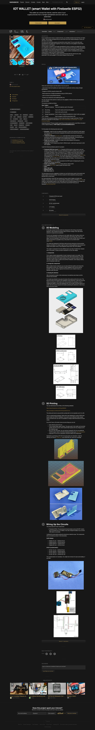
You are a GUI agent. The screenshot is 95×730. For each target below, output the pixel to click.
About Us (20, 724)
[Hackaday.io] (14, 2)
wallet (15, 125)
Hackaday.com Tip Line (17, 140)
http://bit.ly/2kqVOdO (50, 184)
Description (44, 31)
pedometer (21, 123)
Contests (33, 2)
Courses (39, 2)
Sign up (77, 2)
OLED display (13, 121)
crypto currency (14, 129)
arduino (16, 114)
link (50, 134)
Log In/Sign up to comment (48, 671)
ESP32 (11, 114)
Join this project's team (15, 86)
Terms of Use (42, 724)
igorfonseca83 (48, 19)
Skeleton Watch (71, 696)
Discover (27, 2)
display (25, 119)
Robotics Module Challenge (18, 143)
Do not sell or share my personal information (68, 724)
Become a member (36, 709)
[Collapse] (53, 225)
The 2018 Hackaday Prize (12, 37)
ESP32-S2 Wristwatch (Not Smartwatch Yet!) (60, 696)
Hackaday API (56, 724)
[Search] (67, 2)
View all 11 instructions (63, 641)
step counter (29, 123)
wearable (25, 114)
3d (10, 119)
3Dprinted (31, 116)
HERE (50, 241)
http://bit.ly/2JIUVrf (81, 432)
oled (21, 119)
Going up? (48, 721)
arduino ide (20, 121)
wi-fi (15, 116)
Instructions (72, 31)
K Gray (32, 698)
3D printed (15, 119)
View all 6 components (63, 215)
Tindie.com (58, 437)
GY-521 (26, 121)
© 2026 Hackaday (47, 726)
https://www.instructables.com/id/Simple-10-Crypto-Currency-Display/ (62, 120)
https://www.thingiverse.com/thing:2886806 (56, 408)
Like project (57, 23)
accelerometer (13, 123)
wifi (11, 116)
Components (60, 31)
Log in (82, 2)
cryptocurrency (23, 127)
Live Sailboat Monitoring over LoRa (39, 696)
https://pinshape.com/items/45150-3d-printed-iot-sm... (59, 410)
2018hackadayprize (24, 129)
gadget (31, 114)
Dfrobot (27, 125)
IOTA (16, 127)
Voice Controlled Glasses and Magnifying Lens (23, 696)
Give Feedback (35, 724)
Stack (43, 2)
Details (50, 31)
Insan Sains (52, 698)
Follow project (38, 23)
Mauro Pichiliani (15, 698)
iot (20, 114)
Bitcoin (12, 127)
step (11, 125)
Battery (25, 116)
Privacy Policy (49, 724)
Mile (70, 698)
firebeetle (21, 125)
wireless (19, 116)
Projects (22, 2)
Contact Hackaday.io (27, 724)
